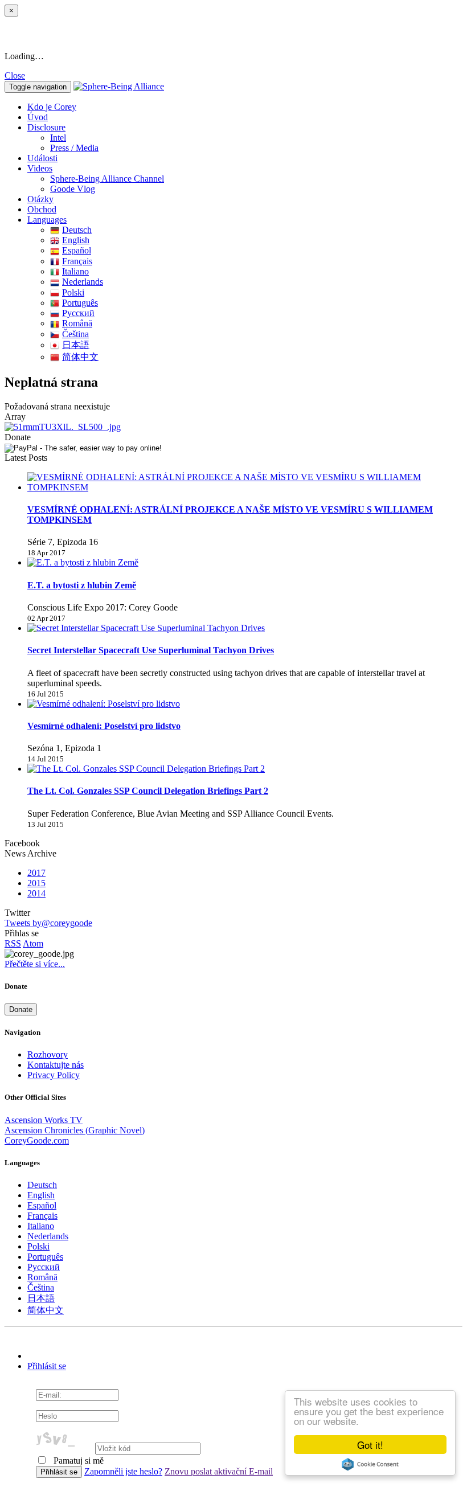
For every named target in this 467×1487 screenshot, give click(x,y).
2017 (36, 873)
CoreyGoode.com (37, 1140)
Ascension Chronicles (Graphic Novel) (75, 1130)
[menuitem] (256, 138)
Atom (33, 943)
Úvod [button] (37, 117)
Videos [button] (39, 168)
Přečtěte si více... (35, 964)
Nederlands (82, 281)
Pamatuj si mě (77, 1460)
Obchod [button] (41, 209)
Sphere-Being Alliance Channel (107, 178)
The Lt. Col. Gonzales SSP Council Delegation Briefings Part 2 (147, 791)
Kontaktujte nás (55, 1065)
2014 (36, 893)
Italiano (75, 271)
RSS (13, 943)
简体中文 (80, 357)
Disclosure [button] (46, 127)
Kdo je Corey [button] (51, 107)
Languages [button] (47, 219)
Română (77, 323)
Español (76, 250)
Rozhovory (47, 1054)
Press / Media (74, 148)
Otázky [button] (40, 199)
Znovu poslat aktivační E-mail (219, 1471)
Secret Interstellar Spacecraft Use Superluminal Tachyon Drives (150, 650)
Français (77, 261)
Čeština (75, 334)
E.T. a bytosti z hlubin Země (81, 585)
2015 (36, 883)
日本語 (75, 345)
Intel (58, 137)
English (75, 240)
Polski (73, 292)
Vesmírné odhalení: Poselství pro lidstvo (104, 726)
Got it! (370, 1444)
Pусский (78, 313)
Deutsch (77, 230)
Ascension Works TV (44, 1120)
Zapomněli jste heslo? (123, 1471)
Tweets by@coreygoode (48, 923)
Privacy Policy (53, 1075)
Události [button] (42, 158)
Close (15, 75)
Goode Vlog (72, 189)
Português (80, 303)
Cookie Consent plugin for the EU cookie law (370, 1464)
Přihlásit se (46, 1366)
